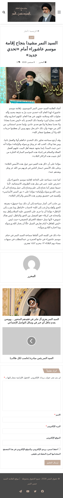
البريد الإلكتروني (53, 426)
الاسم (57, 414)
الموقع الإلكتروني (53, 437)
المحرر (41, 62)
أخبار (26, 31)
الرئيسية (33, 31)
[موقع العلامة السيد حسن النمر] (31, 12)
